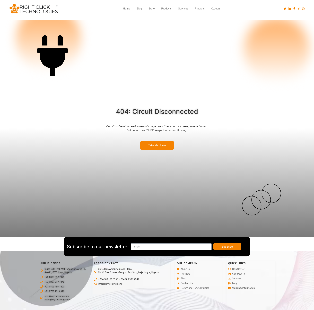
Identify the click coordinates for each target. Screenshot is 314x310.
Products (166, 8)
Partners (200, 8)
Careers (215, 8)
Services (183, 8)
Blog (139, 8)
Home (126, 8)
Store (151, 8)
